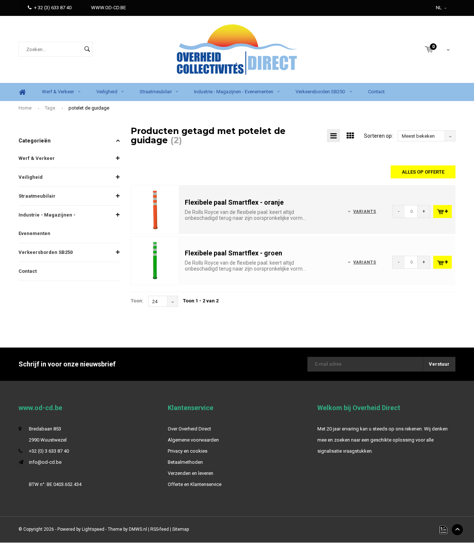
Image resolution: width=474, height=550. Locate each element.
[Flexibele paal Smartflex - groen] (155, 260)
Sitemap (180, 529)
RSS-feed (159, 529)
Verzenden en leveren (190, 473)
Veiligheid (106, 91)
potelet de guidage (89, 108)
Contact (376, 91)
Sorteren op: (378, 136)
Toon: (137, 300)
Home (22, 92)
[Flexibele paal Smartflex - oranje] (155, 209)
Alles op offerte (423, 172)
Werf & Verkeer (58, 91)
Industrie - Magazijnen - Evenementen (233, 91)
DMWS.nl (138, 529)
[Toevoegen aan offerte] (442, 211)
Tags (50, 108)
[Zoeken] (87, 49)
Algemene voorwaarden (193, 440)
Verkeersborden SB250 (321, 91)
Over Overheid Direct (189, 429)
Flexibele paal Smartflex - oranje (234, 202)
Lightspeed (93, 529)
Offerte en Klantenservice (194, 484)
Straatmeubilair (156, 91)
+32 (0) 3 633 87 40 (49, 451)
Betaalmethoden (185, 462)
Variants (364, 211)
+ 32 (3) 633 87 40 (52, 7)
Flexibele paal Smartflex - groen (233, 253)
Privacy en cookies (187, 451)
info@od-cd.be (45, 462)
